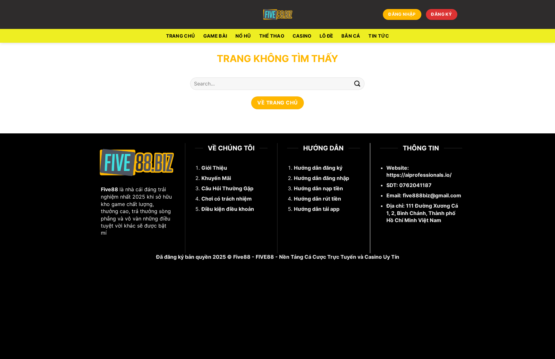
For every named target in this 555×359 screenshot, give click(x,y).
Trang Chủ (180, 36)
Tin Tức (378, 36)
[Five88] (277, 14)
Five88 (109, 189)
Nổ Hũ (243, 36)
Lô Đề (326, 36)
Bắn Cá (350, 36)
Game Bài (215, 36)
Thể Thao (271, 36)
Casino (302, 36)
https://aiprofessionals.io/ (419, 175)
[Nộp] (357, 83)
